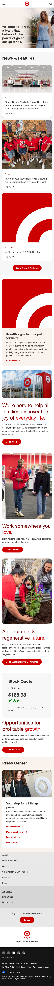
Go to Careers (12, 549)
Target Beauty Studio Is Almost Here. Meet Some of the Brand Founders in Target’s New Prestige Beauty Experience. (26, 105)
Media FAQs (12, 842)
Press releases (13, 826)
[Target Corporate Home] (27, 4)
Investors (6, 877)
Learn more (11, 360)
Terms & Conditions (30, 964)
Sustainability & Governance (15, 872)
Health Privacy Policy (23, 967)
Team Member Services (41, 967)
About (5, 855)
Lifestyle (10, 97)
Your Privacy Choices (12, 972)
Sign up (27, 920)
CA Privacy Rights (8, 967)
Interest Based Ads (15, 964)
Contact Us (7, 902)
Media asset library (15, 832)
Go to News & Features (27, 268)
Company (10, 247)
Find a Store (7, 897)
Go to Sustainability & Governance (22, 662)
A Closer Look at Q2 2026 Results (22, 252)
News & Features (9, 860)
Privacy (4, 964)
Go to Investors (13, 749)
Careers (5, 866)
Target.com (7, 891)
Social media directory (9, 957)
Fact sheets (11, 837)
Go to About (11, 442)
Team (7, 174)
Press (4, 883)
